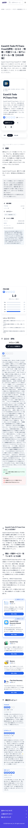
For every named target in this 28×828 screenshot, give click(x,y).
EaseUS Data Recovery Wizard (15, 622)
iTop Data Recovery (16, 680)
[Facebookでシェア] (5, 127)
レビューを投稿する (15, 346)
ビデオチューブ (7, 730)
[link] (14, 608)
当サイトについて (6, 811)
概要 (5, 135)
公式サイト (7, 122)
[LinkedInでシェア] (11, 127)
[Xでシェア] (17, 123)
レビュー (10, 135)
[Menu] (25, 2)
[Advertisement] (14, 27)
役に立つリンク (6, 817)
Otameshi (6, 704)
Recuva (12, 661)
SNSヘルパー (7, 770)
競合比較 (16, 135)
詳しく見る (14, 614)
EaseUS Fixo (14, 642)
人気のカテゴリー (6, 814)
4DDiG (12, 602)
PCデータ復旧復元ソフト (10, 214)
